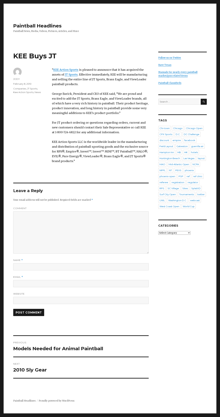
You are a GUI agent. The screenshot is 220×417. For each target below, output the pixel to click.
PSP (181, 176)
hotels (194, 152)
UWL (162, 200)
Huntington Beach (170, 158)
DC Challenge (191, 134)
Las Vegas (188, 158)
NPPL (163, 170)
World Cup (189, 206)
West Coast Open (169, 206)
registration (178, 182)
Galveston (182, 146)
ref (188, 176)
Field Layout (166, 146)
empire (177, 140)
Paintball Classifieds (169, 83)
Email (18, 277)
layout (201, 158)
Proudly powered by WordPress (56, 400)
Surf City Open (168, 194)
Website (19, 293)
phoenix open (167, 176)
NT (170, 170)
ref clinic (197, 176)
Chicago (178, 128)
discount (164, 140)
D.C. (178, 134)
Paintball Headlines (37, 26)
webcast (195, 200)
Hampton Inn (167, 152)
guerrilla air (197, 146)
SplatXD (196, 188)
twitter (201, 194)
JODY (16, 79)
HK (186, 152)
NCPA (195, 164)
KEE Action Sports (65, 69)
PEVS (178, 170)
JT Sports (71, 74)
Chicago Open (194, 128)
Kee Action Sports (23, 92)
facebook (189, 140)
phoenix (189, 170)
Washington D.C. (177, 200)
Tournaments (186, 194)
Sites (185, 188)
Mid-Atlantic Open (179, 164)
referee (164, 182)
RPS (162, 188)
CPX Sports (166, 134)
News (38, 92)
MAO (162, 164)
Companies (19, 88)
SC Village (173, 188)
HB (179, 152)
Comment (20, 208)
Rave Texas (164, 65)
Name (18, 260)
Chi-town (165, 128)
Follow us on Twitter (169, 57)
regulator (193, 182)
